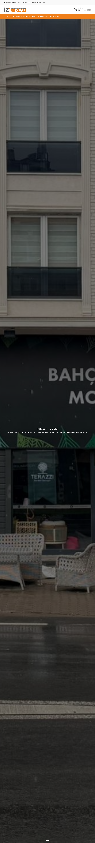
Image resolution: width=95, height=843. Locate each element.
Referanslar (44, 16)
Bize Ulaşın (54, 16)
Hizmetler (27, 16)
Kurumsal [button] (17, 16)
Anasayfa (8, 16)
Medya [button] (35, 16)
